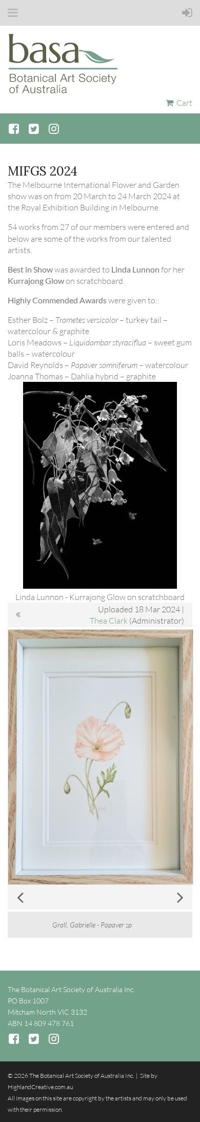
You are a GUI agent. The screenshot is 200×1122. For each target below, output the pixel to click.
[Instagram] (53, 128)
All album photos (18, 615)
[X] (33, 128)
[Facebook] (13, 128)
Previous (20, 897)
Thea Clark (109, 620)
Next (180, 897)
